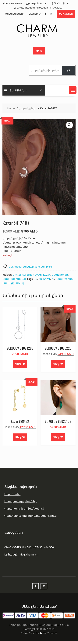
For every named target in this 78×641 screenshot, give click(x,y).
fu (53, 279)
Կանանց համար (14, 279)
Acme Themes (48, 633)
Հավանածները (14, 13)
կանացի (8, 283)
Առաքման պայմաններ (20, 501)
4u (35, 279)
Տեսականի (18, 90)
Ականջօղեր (59, 274)
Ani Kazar (44, 279)
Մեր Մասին (12, 494)
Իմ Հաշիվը (66, 13)
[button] (72, 90)
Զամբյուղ (35, 13)
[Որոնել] (68, 70)
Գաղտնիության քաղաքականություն (30, 515)
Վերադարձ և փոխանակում (24, 508)
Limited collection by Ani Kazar (31, 274)
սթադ (20, 283)
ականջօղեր (64, 279)
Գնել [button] (18, 364)
